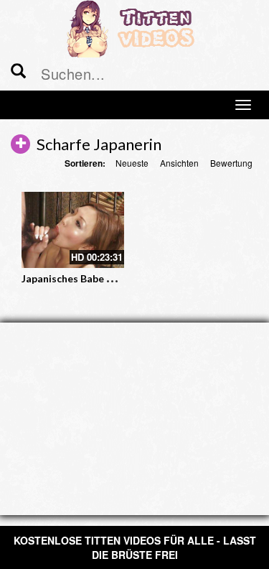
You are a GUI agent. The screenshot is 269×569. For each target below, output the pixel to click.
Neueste (131, 163)
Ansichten (179, 163)
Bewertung (231, 163)
